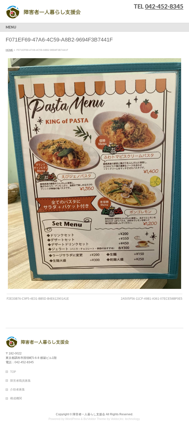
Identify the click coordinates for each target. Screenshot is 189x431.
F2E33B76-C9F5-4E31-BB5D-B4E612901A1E (38, 298)
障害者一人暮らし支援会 (89, 414)
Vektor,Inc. (117, 419)
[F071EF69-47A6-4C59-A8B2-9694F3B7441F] (94, 173)
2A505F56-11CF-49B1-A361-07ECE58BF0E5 (151, 298)
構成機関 (16, 398)
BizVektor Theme (94, 419)
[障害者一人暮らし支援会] (43, 13)
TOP (13, 372)
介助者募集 (17, 389)
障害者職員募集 (20, 380)
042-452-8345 (164, 6)
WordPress (72, 419)
